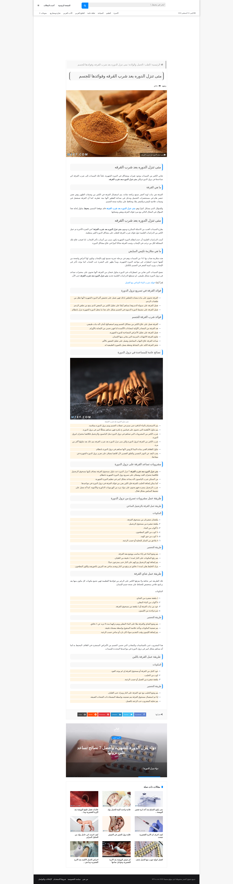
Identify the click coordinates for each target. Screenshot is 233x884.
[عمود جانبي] (38, 5)
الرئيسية (156, 64)
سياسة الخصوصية (74, 879)
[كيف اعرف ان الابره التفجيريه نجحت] (149, 824)
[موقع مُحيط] (184, 5)
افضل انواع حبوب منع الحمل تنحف (149, 860)
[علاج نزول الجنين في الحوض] (116, 824)
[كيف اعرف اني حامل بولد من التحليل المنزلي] (84, 824)
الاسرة (116, 13)
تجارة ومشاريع (55, 13)
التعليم (108, 13)
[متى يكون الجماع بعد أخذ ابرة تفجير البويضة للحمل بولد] (149, 799)
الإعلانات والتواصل (45, 879)
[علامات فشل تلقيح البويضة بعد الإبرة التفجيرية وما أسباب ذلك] (84, 799)
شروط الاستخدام (60, 879)
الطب (147, 64)
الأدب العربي (67, 13)
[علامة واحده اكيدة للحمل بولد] (116, 799)
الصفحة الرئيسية (64, 5)
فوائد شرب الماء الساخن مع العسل (140, 283)
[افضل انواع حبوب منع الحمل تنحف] (149, 849)
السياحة (101, 13)
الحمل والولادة (136, 64)
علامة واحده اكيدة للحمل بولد (119, 810)
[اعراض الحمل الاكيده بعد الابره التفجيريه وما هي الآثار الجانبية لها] (84, 849)
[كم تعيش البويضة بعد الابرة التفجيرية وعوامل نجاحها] (116, 849)
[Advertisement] (116, 37)
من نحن (85, 879)
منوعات (44, 13)
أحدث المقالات (49, 5)
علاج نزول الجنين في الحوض (119, 835)
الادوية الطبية (116, 738)
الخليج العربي (80, 13)
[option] (116, 750)
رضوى (164, 86)
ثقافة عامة (91, 13)
